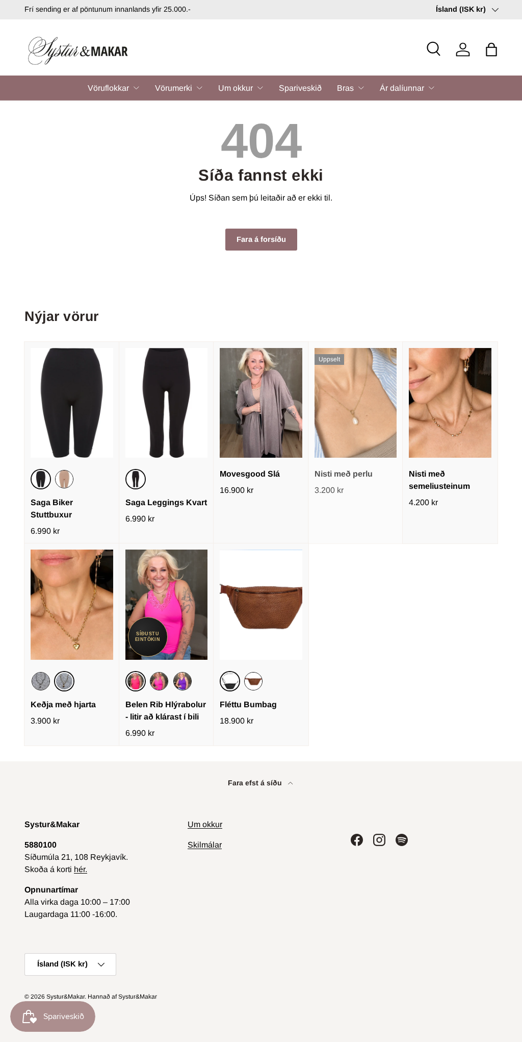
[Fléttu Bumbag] (261, 604)
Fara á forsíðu (261, 239)
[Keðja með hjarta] (72, 604)
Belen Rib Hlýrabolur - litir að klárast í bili (165, 710)
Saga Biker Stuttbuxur (52, 508)
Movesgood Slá (250, 473)
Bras (345, 88)
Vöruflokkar (108, 88)
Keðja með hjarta (63, 704)
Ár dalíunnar (402, 88)
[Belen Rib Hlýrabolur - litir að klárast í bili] (166, 604)
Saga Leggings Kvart (166, 502)
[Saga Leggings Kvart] (166, 403)
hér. (80, 869)
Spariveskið (300, 88)
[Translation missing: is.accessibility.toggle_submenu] (136, 88)
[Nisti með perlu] (356, 403)
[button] (491, 49)
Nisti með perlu (344, 473)
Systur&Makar (65, 996)
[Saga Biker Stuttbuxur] (72, 403)
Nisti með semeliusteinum (439, 479)
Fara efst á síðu (256, 783)
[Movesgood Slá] (261, 403)
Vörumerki (173, 88)
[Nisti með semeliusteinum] (450, 403)
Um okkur (235, 88)
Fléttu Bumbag (248, 704)
